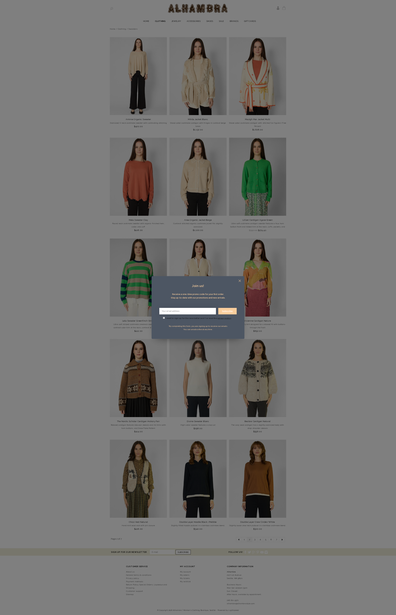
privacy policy (224, 318)
